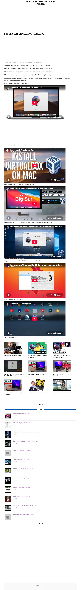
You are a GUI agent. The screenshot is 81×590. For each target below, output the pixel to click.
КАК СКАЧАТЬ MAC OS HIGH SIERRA (22, 487)
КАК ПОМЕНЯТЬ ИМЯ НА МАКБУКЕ (22, 496)
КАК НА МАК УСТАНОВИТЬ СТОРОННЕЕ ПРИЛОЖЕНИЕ (27, 432)
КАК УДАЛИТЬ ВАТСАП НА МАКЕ (21, 413)
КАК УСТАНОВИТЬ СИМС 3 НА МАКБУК (23, 469)
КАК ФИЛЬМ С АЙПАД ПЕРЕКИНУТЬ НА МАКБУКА (25, 441)
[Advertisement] (40, 20)
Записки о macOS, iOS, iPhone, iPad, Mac (40, 2)
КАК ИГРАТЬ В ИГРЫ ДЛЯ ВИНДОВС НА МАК (24, 478)
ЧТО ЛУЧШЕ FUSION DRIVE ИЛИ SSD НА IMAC (24, 505)
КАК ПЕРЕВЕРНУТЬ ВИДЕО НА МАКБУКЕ (23, 450)
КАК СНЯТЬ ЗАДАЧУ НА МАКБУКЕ (21, 423)
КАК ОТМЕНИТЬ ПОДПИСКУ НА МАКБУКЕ (23, 514)
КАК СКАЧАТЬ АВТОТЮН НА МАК (21, 459)
